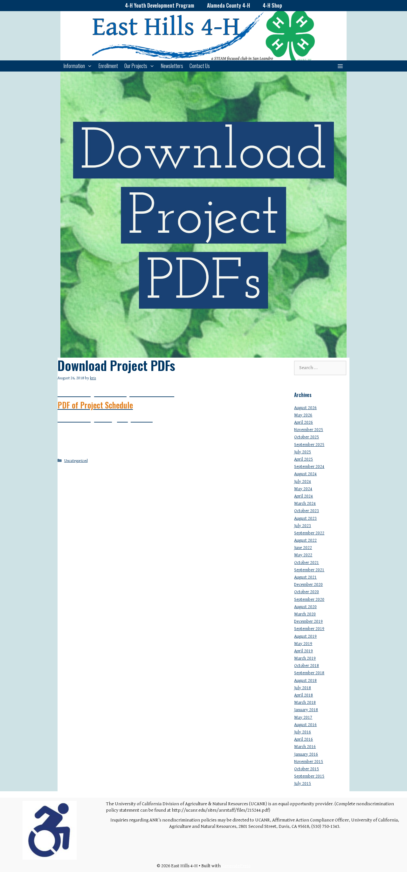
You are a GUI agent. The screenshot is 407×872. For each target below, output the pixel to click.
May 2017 (303, 717)
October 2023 (306, 510)
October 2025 (306, 437)
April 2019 (303, 651)
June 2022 (303, 547)
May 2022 (303, 555)
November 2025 (308, 429)
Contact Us (200, 66)
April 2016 (303, 739)
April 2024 (303, 496)
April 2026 (303, 422)
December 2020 (308, 584)
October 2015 (306, 769)
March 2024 (305, 503)
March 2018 (305, 702)
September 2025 (309, 444)
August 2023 (305, 518)
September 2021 (309, 570)
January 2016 (306, 754)
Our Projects (135, 66)
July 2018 (302, 687)
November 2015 (308, 761)
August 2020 (305, 606)
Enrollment (108, 66)
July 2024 (302, 481)
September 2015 (309, 776)
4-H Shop (272, 5)
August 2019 (305, 636)
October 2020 (306, 591)
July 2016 (302, 732)
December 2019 (308, 621)
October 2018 (306, 665)
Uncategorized (76, 460)
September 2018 (309, 673)
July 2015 (302, 783)
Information (74, 66)
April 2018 (303, 695)
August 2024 (305, 474)
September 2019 (309, 628)
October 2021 (306, 562)
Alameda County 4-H (228, 5)
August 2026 (305, 407)
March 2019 (305, 658)
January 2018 (306, 709)
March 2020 (305, 614)
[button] (340, 66)
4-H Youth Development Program (159, 5)
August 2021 (305, 577)
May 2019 (303, 643)
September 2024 (309, 466)
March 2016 (305, 746)
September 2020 (309, 599)
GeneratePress (236, 866)
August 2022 (305, 540)
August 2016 (305, 724)
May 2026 (303, 415)
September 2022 (309, 533)
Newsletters (172, 66)
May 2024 (303, 488)
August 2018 (305, 680)
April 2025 (303, 459)
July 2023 (302, 525)
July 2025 (302, 452)
